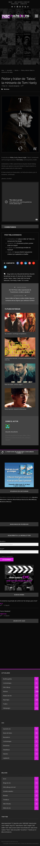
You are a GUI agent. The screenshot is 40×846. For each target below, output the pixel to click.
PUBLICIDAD (14, 4)
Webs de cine (7, 808)
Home (2, 70)
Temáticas (3, 614)
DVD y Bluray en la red (9, 787)
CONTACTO (23, 4)
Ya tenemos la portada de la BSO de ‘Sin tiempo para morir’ (18, 601)
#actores (10, 499)
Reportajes (6, 700)
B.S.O (1, 603)
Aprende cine (7, 729)
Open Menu (36, 16)
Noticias (16, 70)
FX (16, 276)
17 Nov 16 (4, 86)
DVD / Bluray (6, 687)
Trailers (5, 704)
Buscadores (6, 737)
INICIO (10, 2)
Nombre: (3, 541)
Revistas (5, 795)
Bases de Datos (7, 733)
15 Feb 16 (6, 616)
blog (8, 274)
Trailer (19, 280)
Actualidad (9, 70)
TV (22, 280)
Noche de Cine (22, 276)
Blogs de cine (7, 783)
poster (6, 278)
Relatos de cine (7, 696)
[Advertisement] (20, 44)
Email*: (2, 549)
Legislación (6, 758)
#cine (14, 499)
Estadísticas (6, 750)
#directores (3, 499)
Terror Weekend (5, 611)
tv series (26, 280)
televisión (7, 280)
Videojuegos (6, 708)
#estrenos (3, 502)
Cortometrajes (7, 683)
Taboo (10, 278)
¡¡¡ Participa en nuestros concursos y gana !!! (19, 452)
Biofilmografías (7, 679)
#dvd (30, 499)
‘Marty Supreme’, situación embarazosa (15, 409)
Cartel (12, 274)
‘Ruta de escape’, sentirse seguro (14, 384)
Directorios (6, 745)
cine (15, 274)
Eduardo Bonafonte (14, 86)
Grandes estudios (8, 791)
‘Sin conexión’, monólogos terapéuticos (15, 334)
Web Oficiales (7, 804)
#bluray (34, 499)
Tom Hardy (13, 280)
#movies (8, 502)
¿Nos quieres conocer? (22, 2)
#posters (35, 497)
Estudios (5, 754)
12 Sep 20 (6, 605)
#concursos (25, 499)
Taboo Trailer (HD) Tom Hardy (21, 278)
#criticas (18, 499)
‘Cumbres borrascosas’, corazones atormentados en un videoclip (20, 359)
